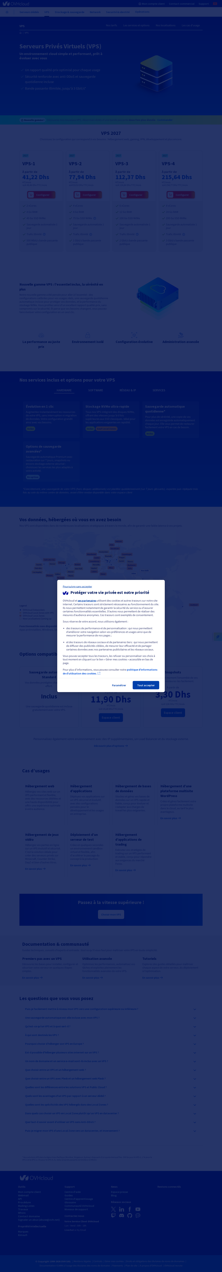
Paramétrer (119, 685)
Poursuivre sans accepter (77, 587)
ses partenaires (87, 600)
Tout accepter (146, 685)
